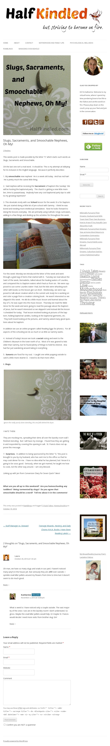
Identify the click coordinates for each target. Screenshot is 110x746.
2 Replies (7, 150)
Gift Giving (98, 274)
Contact (29, 43)
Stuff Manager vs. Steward (15, 525)
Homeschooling (60, 505)
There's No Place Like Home (93, 298)
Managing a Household (29, 49)
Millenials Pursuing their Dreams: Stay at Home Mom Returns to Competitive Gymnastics (93, 232)
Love (84, 285)
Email (6, 657)
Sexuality (93, 297)
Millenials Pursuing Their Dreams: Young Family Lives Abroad (91, 241)
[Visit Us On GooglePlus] (101, 124)
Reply (5, 585)
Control (83, 273)
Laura (17, 556)
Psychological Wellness (81, 43)
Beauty (102, 271)
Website (6, 668)
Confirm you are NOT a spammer (21, 725)
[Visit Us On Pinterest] (90, 124)
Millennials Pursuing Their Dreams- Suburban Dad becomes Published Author (91, 251)
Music (104, 290)
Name (6, 647)
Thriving (87, 303)
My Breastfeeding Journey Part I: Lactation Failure (93, 555)
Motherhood (91, 288)
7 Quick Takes (47, 505)
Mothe (90, 286)
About (16, 43)
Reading (84, 297)
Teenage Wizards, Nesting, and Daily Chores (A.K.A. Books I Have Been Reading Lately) (55, 529)
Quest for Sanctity (91, 295)
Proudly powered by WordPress (15, 741)
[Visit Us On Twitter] (96, 124)
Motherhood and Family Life (51, 43)
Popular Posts (86, 313)
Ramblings (8, 49)
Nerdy (83, 292)
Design (90, 273)
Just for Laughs (95, 282)
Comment (7, 678)
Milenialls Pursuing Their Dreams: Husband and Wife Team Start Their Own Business (92, 216)
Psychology (94, 292)
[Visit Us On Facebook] (85, 124)
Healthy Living (89, 276)
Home (5, 43)
